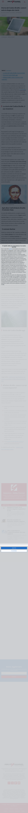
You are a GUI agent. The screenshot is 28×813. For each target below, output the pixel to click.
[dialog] (14, 528)
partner (10, 248)
